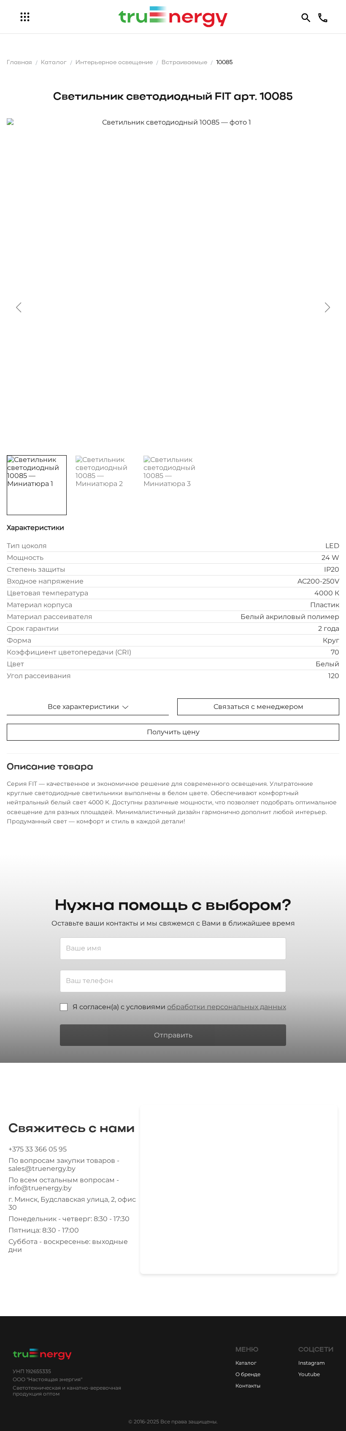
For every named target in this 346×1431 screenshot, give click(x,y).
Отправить (173, 1035)
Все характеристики (83, 707)
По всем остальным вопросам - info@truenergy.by (63, 1184)
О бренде (247, 1374)
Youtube (309, 1374)
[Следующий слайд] (327, 307)
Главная (19, 63)
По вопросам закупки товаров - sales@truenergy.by (63, 1165)
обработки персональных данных (226, 1007)
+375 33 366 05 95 (37, 1149)
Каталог (54, 63)
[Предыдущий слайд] (18, 307)
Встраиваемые (184, 63)
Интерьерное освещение (114, 63)
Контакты (247, 1385)
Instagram (311, 1363)
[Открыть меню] (24, 16)
